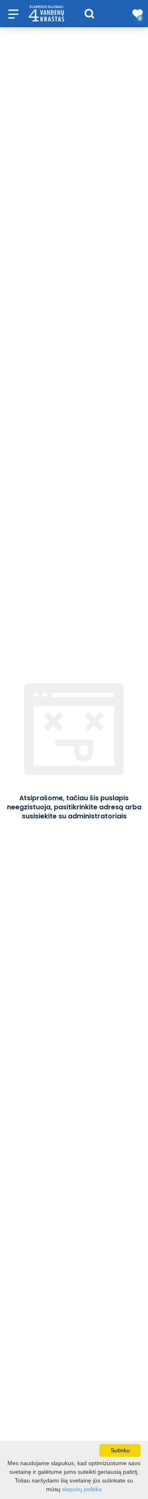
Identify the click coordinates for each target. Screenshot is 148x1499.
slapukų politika (82, 1489)
